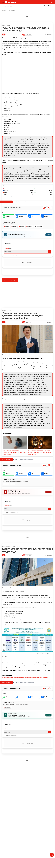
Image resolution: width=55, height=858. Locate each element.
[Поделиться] (52, 855)
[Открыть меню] (3, 2)
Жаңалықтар (12, 10)
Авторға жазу (49, 34)
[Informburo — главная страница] (11, 2)
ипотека (22, 226)
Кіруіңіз (7, 248)
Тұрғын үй (29, 226)
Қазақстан (8, 707)
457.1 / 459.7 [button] (8, 6)
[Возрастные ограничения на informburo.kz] (45, 2)
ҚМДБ (13, 484)
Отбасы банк (38, 226)
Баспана (14, 226)
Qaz (27, 34)
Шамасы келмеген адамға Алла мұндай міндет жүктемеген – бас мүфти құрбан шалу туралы (39, 452)
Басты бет (4, 10)
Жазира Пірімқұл (16, 546)
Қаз (24, 34)
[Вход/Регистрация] (48, 2)
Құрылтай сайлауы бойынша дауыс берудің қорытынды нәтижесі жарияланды (25, 677)
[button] (48, 6)
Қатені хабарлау (6, 202)
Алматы (7, 226)
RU (51, 2)
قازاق (30, 34)
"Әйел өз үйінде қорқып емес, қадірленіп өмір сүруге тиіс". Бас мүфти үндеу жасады (14, 452)
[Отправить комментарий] (49, 251)
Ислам (6, 484)
